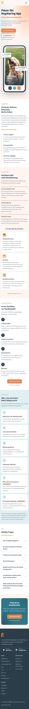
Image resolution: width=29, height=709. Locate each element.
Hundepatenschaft (6, 664)
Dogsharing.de (5, 678)
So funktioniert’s (7, 35)
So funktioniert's (5, 661)
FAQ (2, 670)
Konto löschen (19, 669)
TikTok (3, 691)
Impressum (18, 658)
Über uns (3, 672)
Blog (2, 667)
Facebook (3, 688)
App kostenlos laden (8, 30)
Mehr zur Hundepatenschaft (9, 129)
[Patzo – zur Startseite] (2, 3)
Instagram (3, 685)
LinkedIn (3, 694)
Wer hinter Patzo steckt (15, 293)
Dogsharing (4, 658)
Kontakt (3, 675)
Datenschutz (18, 661)
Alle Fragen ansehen (7, 535)
